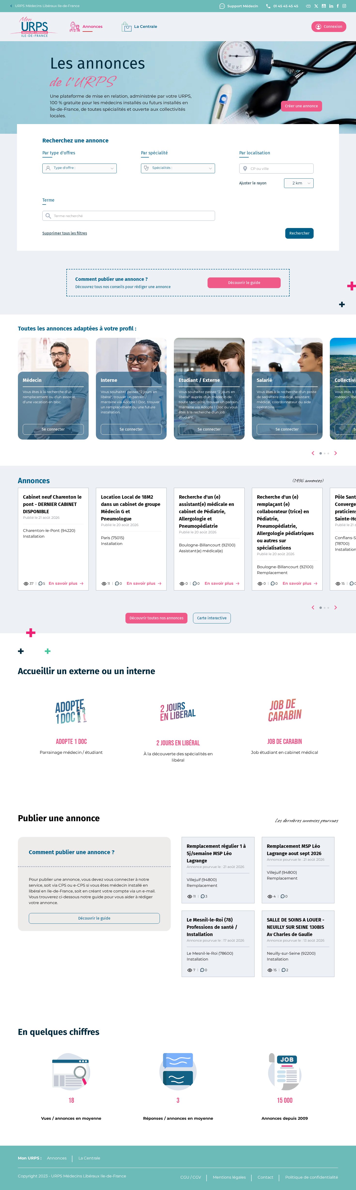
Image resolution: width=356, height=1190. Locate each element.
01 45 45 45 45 (285, 6)
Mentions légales (229, 1177)
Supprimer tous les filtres (64, 233)
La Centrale (89, 1158)
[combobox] (276, 168)
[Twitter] (316, 6)
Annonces (57, 1158)
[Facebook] (338, 6)
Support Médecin (242, 6)
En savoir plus (63, 583)
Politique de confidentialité (311, 1177)
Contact (265, 1177)
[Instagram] (344, 6)
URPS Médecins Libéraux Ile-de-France (47, 6)
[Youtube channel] (324, 6)
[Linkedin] (331, 6)
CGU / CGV (190, 1177)
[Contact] (307, 6)
